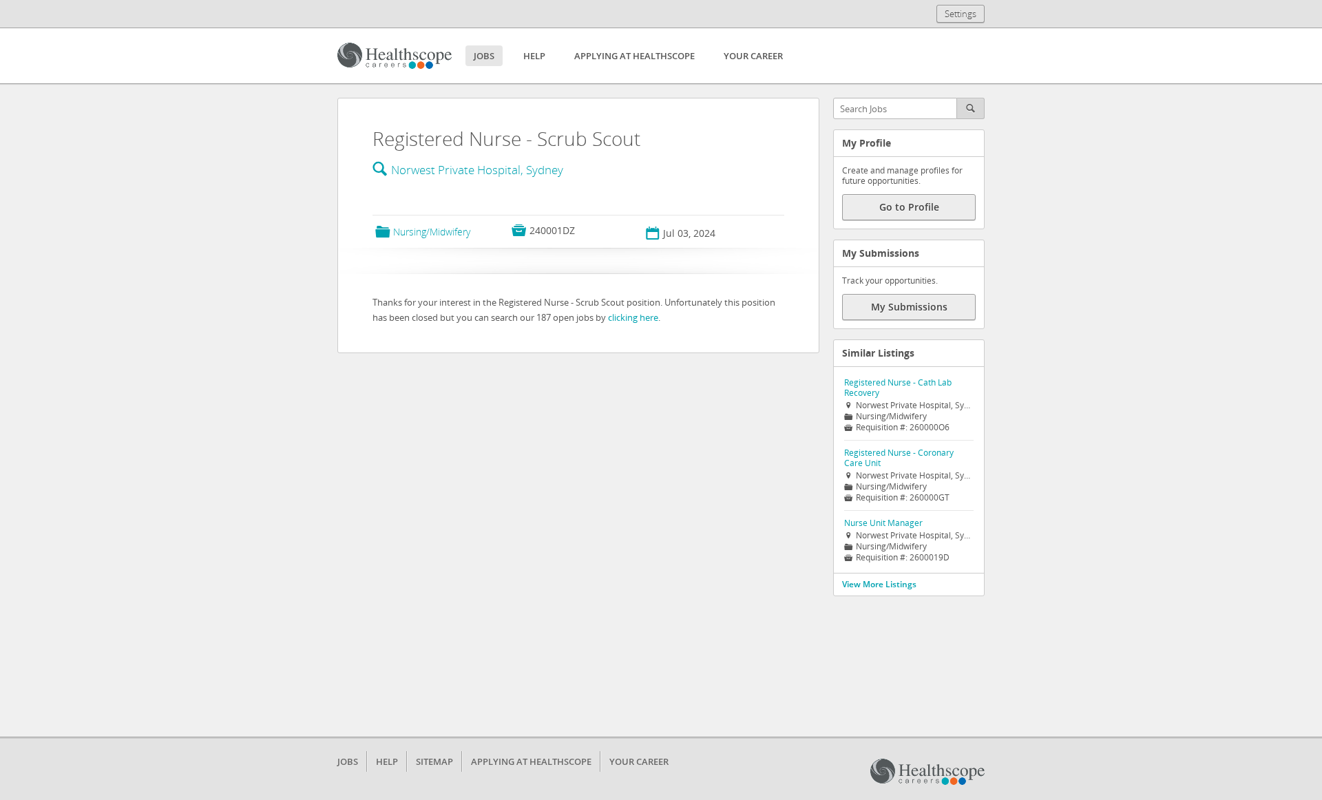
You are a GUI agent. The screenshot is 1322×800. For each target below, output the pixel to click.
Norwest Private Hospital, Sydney (477, 170)
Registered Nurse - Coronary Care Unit (899, 458)
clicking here (633, 317)
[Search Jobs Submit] (971, 108)
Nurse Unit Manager (883, 523)
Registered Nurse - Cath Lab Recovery (898, 388)
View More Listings (879, 584)
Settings (960, 14)
